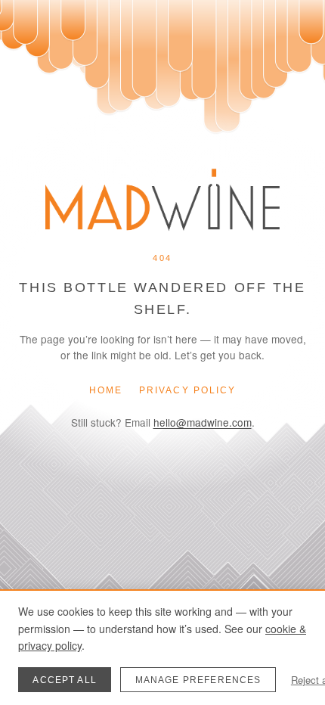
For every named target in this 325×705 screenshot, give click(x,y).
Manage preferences (198, 680)
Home (105, 390)
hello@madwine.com (202, 422)
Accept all (64, 680)
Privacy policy (187, 390)
